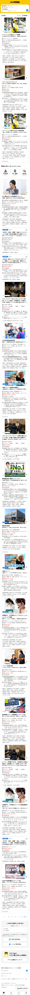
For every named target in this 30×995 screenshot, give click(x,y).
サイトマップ (13, 983)
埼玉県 (8, 978)
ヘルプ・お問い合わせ (5, 983)
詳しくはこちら (10, 935)
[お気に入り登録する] (26, 30)
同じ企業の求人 (5, 161)
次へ (25, 916)
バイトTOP (3, 978)
